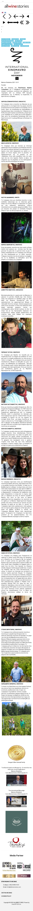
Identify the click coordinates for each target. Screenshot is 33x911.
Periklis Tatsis (26, 42)
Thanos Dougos (15, 45)
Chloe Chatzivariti (18, 44)
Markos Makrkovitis (6, 42)
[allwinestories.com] (16, 6)
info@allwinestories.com (14, 887)
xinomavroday (15, 39)
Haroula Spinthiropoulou (7, 40)
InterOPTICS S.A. (16, 904)
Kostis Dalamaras (6, 39)
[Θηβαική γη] (16, 842)
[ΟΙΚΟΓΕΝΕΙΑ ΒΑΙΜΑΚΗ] (16, 752)
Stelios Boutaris (24, 45)
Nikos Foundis (18, 40)
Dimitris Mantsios (17, 42)
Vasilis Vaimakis (5, 45)
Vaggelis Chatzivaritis (7, 44)
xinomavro (22, 39)
